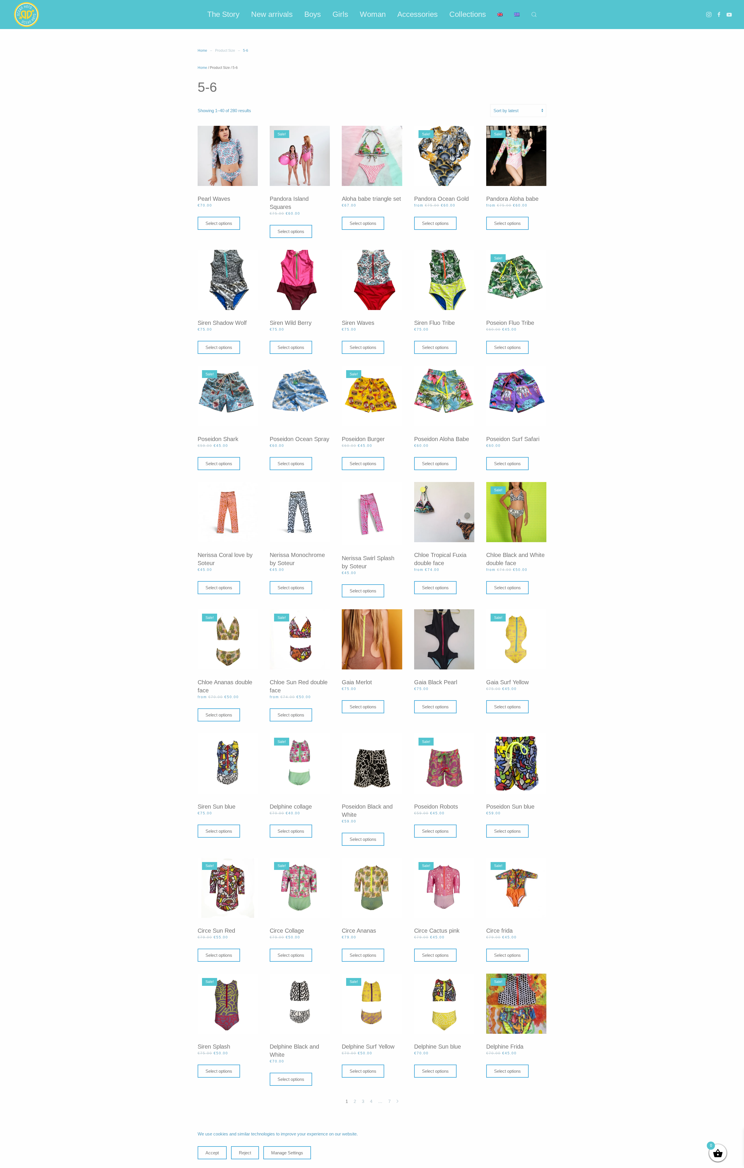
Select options (218, 223)
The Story (223, 14)
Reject (245, 1152)
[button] (534, 14)
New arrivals (272, 14)
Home (202, 68)
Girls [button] (340, 14)
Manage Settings (287, 1152)
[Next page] (397, 1101)
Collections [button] (467, 14)
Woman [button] (373, 14)
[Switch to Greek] (517, 14)
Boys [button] (312, 14)
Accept (212, 1152)
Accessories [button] (417, 14)
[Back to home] (26, 14)
